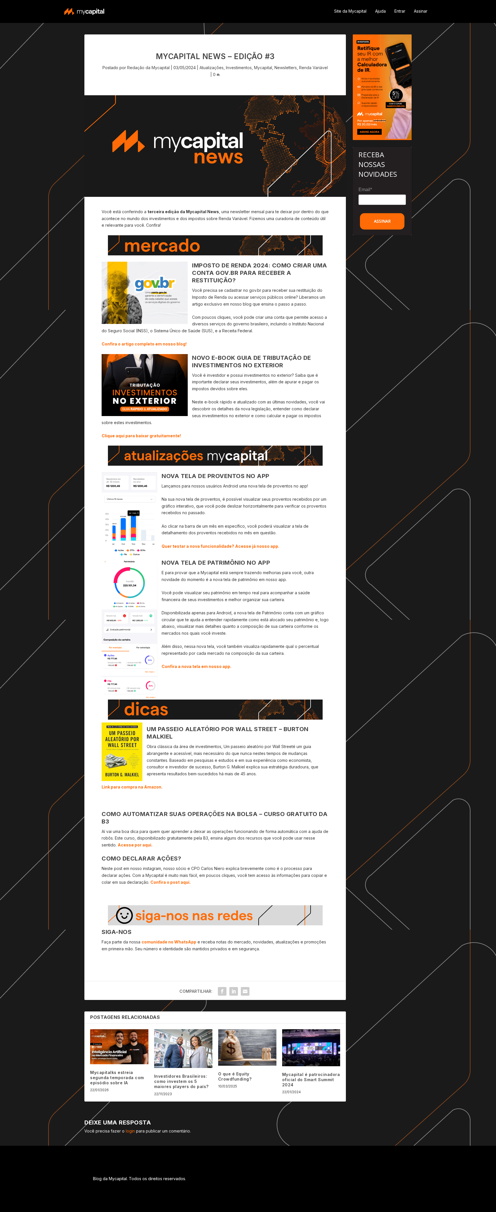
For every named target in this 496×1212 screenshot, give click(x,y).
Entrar (399, 11)
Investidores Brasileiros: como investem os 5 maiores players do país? (181, 1081)
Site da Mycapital (350, 11)
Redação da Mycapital (148, 67)
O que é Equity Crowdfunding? (235, 1076)
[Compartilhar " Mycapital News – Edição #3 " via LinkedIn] (233, 991)
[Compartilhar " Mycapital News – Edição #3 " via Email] (245, 991)
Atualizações (211, 67)
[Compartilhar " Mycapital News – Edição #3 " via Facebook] (222, 991)
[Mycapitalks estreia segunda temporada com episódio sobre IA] (119, 1046)
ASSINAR (382, 221)
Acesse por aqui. (135, 844)
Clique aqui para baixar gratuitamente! (141, 435)
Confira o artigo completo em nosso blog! (144, 343)
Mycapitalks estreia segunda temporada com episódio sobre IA (117, 1077)
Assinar (420, 11)
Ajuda (380, 11)
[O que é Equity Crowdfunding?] (247, 1047)
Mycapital (263, 67)
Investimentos (239, 67)
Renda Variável (313, 67)
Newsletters (285, 67)
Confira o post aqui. (170, 882)
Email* (365, 189)
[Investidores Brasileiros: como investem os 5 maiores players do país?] (183, 1048)
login (130, 1131)
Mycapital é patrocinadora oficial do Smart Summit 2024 (311, 1079)
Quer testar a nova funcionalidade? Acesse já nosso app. (220, 546)
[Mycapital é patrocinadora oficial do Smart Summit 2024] (311, 1047)
